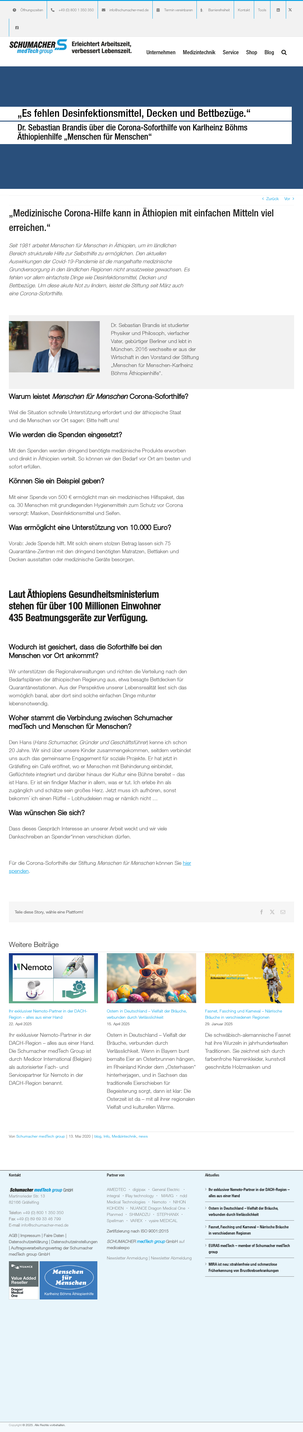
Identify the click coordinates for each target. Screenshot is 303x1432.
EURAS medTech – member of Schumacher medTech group (249, 1248)
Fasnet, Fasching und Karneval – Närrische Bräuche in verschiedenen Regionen (249, 1229)
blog (97, 1136)
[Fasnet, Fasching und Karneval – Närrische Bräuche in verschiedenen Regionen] (249, 978)
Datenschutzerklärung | (30, 1241)
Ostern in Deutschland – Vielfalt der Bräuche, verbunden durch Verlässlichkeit (243, 1211)
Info (106, 1136)
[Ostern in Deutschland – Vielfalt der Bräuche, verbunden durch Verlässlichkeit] (151, 978)
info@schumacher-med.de (44, 1224)
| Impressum (30, 1235)
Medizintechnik (124, 1136)
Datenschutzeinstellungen (74, 1241)
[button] (284, 51)
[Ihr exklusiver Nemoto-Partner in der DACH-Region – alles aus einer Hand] (53, 978)
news (143, 1136)
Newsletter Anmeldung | (129, 1257)
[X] (272, 912)
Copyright (15, 1425)
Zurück (272, 198)
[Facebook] (261, 912)
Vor (287, 198)
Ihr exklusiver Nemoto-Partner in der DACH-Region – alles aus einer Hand (249, 1192)
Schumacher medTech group (40, 1136)
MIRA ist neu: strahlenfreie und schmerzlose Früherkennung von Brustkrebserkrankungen (244, 1267)
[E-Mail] (283, 912)
